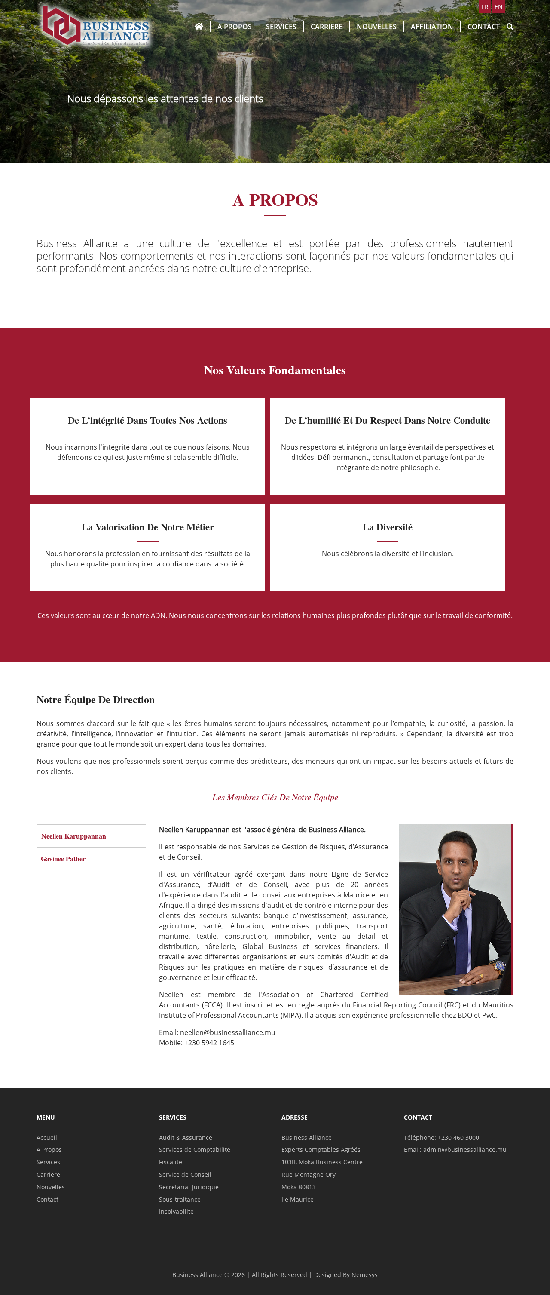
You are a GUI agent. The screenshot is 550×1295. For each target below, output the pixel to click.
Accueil (47, 1137)
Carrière (48, 1174)
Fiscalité (170, 1162)
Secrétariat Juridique (189, 1187)
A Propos (49, 1149)
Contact (47, 1199)
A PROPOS (234, 26)
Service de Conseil (185, 1174)
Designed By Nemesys (346, 1275)
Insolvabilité (176, 1211)
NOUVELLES (377, 26)
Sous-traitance (180, 1199)
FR (485, 7)
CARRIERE (326, 26)
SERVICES (281, 26)
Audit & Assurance (185, 1137)
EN (499, 7)
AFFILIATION (432, 26)
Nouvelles (51, 1187)
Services (48, 1162)
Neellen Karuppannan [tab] (73, 836)
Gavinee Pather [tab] (63, 858)
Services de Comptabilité (194, 1149)
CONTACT (484, 26)
